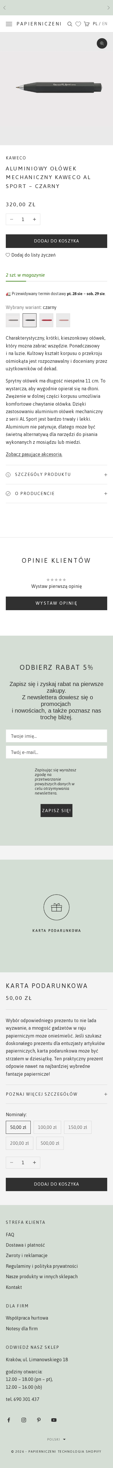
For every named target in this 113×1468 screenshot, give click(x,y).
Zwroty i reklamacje (27, 1255)
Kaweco (16, 158)
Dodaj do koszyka (56, 241)
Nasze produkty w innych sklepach (42, 1276)
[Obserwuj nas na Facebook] (9, 1420)
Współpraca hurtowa (27, 1317)
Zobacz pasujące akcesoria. (34, 454)
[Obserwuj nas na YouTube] (54, 1420)
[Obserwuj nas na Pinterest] (39, 1420)
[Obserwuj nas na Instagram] (24, 1420)
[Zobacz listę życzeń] (78, 24)
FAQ (10, 1234)
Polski (53, 1439)
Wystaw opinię (56, 603)
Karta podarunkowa (47, 985)
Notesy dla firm (22, 1328)
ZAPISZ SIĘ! (56, 810)
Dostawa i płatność (25, 1245)
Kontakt (14, 1287)
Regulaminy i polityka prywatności (42, 1266)
